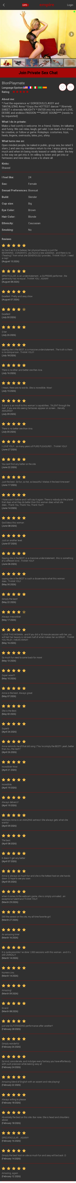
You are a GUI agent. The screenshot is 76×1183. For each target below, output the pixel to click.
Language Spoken (12, 87)
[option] (6, 63)
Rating (5, 92)
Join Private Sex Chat (38, 72)
